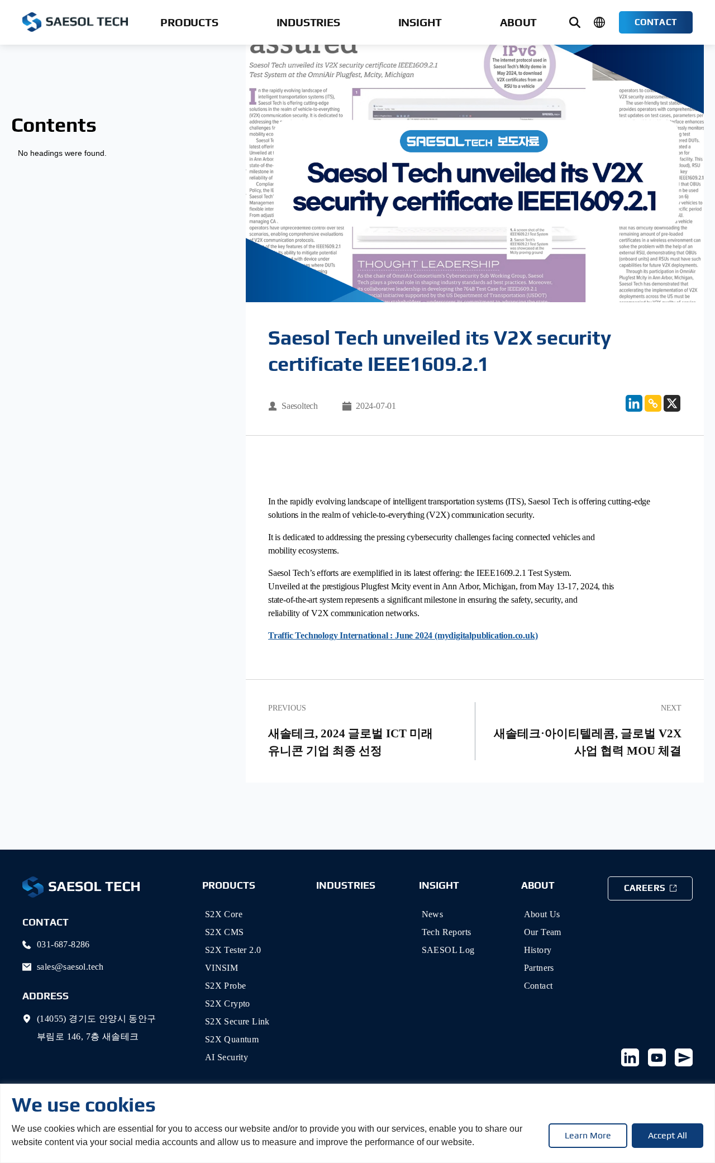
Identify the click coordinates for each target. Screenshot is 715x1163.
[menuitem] (189, 22)
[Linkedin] (634, 403)
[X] (672, 403)
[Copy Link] (653, 403)
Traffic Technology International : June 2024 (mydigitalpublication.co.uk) (402, 635)
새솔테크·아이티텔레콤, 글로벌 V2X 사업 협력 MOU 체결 (587, 742)
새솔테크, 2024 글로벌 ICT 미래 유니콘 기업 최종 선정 (350, 742)
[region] (357, 1123)
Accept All (667, 1135)
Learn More (588, 1135)
